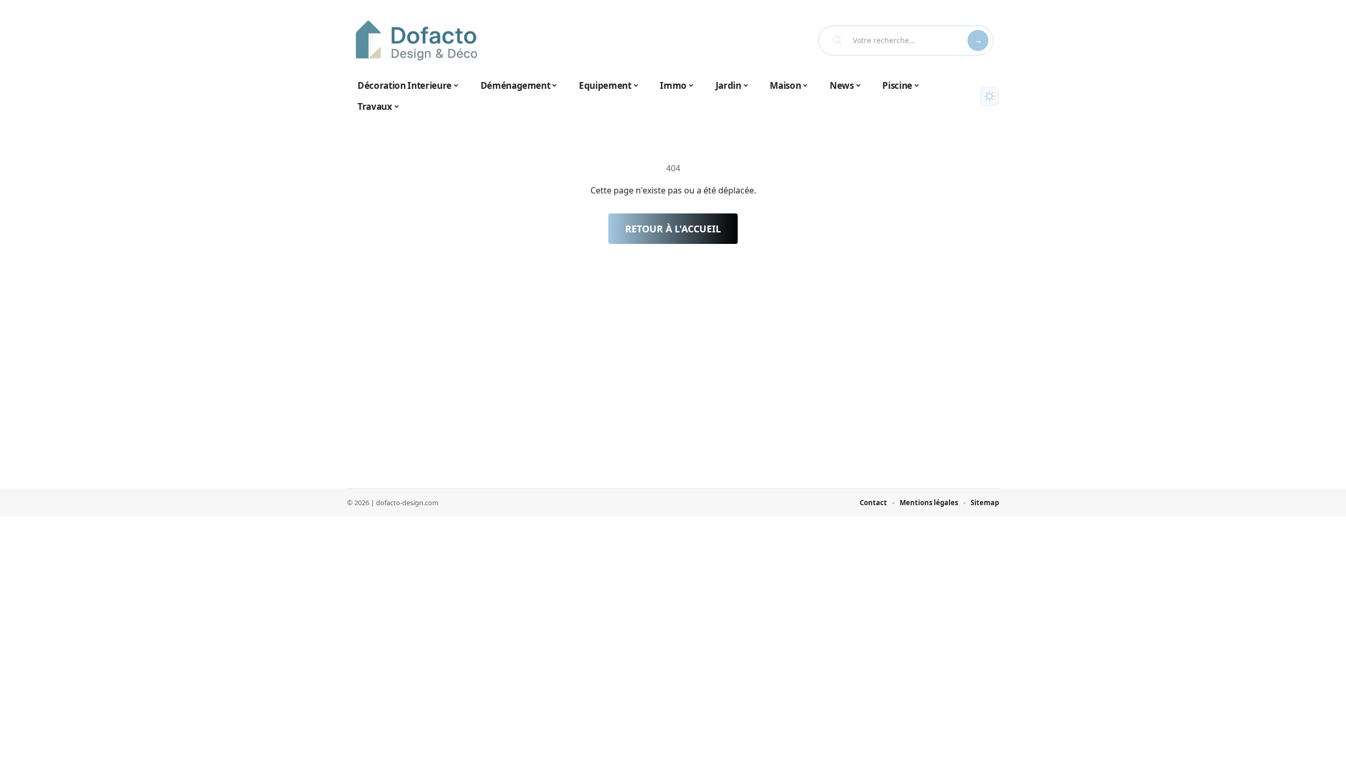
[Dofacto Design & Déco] (416, 40)
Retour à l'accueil (673, 228)
